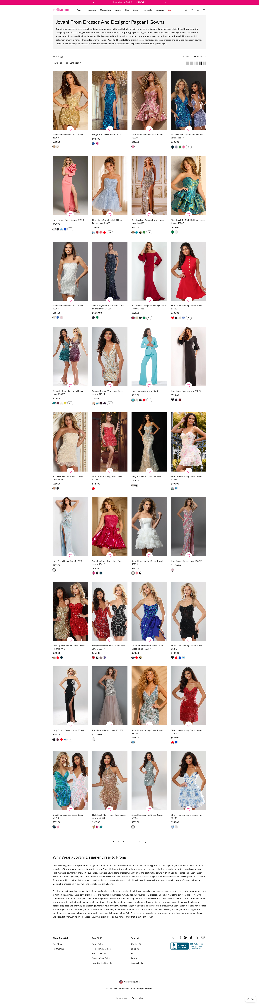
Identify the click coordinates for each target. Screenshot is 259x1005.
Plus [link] (127, 10)
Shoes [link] (135, 10)
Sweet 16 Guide (99, 953)
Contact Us (136, 944)
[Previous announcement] (93, 2)
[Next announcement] (165, 2)
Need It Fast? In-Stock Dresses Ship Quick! (129, 2)
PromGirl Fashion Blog (102, 963)
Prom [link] (78, 10)
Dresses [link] (118, 10)
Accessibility (137, 963)
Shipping (135, 948)
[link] (192, 10)
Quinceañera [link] (105, 10)
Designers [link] (160, 10)
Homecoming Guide (101, 948)
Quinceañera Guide (101, 958)
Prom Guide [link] (147, 10)
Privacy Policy (137, 998)
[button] (186, 10)
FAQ (133, 953)
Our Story (57, 944)
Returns (134, 958)
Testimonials (58, 948)
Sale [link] (169, 10)
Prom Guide (97, 944)
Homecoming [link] (90, 10)
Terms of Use (121, 998)
